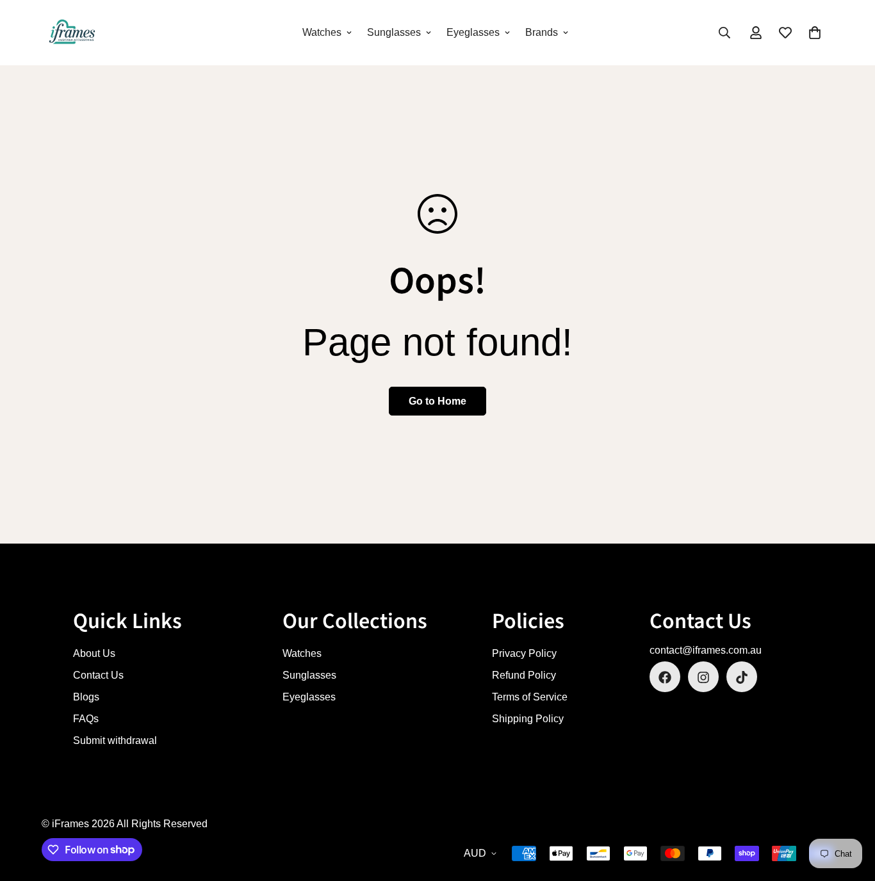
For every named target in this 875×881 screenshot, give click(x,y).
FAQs (86, 719)
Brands (541, 32)
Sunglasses (394, 32)
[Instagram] (703, 677)
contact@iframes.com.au (706, 650)
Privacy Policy (524, 654)
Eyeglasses (473, 32)
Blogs (86, 697)
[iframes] (72, 32)
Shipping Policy (528, 719)
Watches (321, 32)
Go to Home (437, 401)
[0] (815, 32)
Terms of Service (530, 697)
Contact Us (98, 675)
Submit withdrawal (115, 741)
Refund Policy (524, 675)
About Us (94, 654)
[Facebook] (665, 677)
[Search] (724, 33)
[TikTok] (741, 677)
